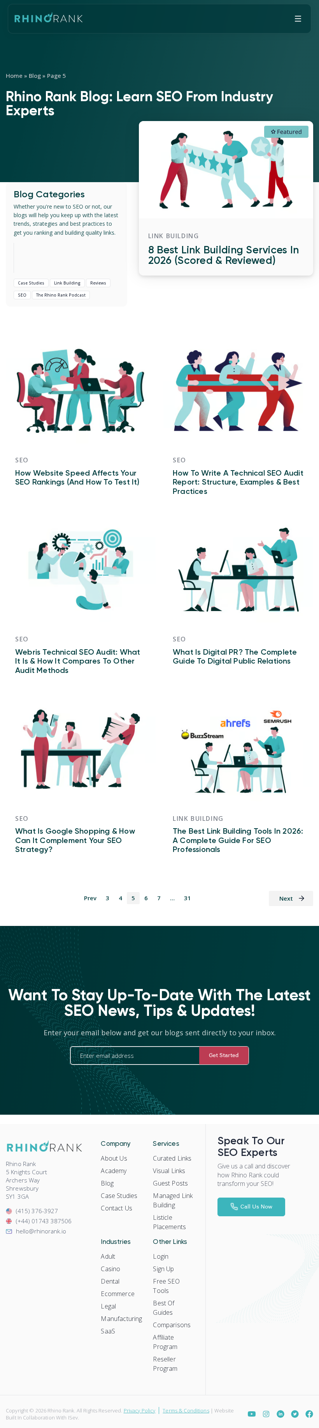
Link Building (67, 283)
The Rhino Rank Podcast (61, 295)
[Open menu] (298, 18)
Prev (90, 898)
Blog (35, 75)
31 (187, 898)
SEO (22, 295)
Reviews (98, 283)
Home (14, 75)
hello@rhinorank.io (41, 1231)
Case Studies (31, 283)
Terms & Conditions (186, 1410)
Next (286, 898)
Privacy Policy (140, 1410)
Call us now (256, 1206)
